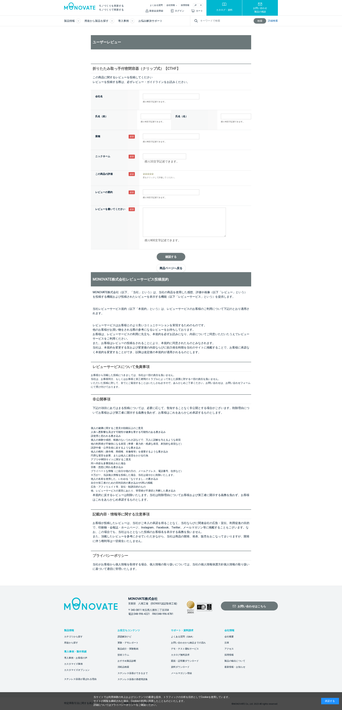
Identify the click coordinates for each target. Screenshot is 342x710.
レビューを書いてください (110, 209)
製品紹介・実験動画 (128, 648)
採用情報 (185, 5)
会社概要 (229, 636)
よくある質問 (156, 5)
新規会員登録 (156, 10)
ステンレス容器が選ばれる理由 (80, 679)
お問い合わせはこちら (252, 606)
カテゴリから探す (73, 636)
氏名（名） (181, 116)
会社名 (99, 96)
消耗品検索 (123, 667)
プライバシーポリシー (123, 704)
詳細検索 (273, 20)
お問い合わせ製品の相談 (260, 10)
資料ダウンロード (180, 667)
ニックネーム (102, 156)
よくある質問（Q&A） (182, 636)
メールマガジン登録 (181, 673)
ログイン (179, 10)
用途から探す (71, 642)
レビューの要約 (104, 192)
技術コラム (123, 654)
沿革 (226, 642)
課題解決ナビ (124, 636)
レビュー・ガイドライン (148, 82)
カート (199, 10)
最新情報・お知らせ (234, 667)
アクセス (229, 648)
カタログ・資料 (224, 10)
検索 (259, 20)
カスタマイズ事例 (73, 664)
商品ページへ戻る (171, 268)
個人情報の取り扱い (236, 564)
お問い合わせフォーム (238, 382)
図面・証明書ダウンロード (185, 661)
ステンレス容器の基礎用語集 (133, 679)
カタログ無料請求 (180, 654)
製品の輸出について (234, 661)
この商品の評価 (104, 173)
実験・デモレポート (128, 642)
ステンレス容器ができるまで (133, 673)
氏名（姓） (101, 116)
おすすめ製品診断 (127, 661)
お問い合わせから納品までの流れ (188, 642)
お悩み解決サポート (150, 20)
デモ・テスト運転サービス (185, 648)
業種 (97, 136)
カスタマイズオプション (77, 670)
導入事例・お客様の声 (75, 657)
